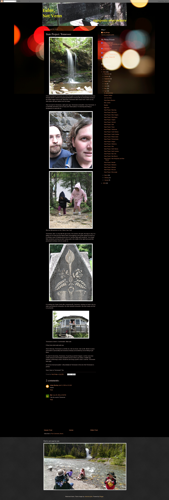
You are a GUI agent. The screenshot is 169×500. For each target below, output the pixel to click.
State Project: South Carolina (111, 134)
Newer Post (48, 430)
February (106, 177)
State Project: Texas (109, 127)
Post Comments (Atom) (57, 433)
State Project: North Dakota (111, 149)
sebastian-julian (89, 496)
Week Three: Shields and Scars (110, 54)
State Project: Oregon (109, 141)
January (106, 180)
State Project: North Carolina (111, 151)
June (105, 86)
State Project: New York (110, 153)
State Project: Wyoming (110, 110)
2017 (104, 69)
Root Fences (106, 53)
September (107, 78)
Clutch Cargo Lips (108, 42)
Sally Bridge (106, 32)
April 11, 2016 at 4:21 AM (65, 385)
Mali (51, 395)
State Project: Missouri (110, 169)
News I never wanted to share (110, 50)
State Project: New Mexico (111, 156)
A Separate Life (107, 48)
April (105, 91)
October (106, 76)
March (106, 175)
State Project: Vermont (110, 122)
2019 (104, 67)
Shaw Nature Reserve (109, 100)
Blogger (101, 496)
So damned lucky (108, 93)
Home (71, 430)
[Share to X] (71, 374)
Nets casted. (107, 102)
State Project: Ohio (109, 146)
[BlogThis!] (70, 374)
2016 (104, 72)
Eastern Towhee (108, 95)
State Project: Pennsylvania (111, 139)
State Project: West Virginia (111, 115)
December (107, 74)
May (105, 88)
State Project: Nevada (109, 162)
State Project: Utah (109, 124)
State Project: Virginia (109, 119)
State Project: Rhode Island (111, 136)
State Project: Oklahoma (110, 144)
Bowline (106, 105)
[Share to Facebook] (73, 374)
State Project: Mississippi (110, 172)
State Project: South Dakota (111, 132)
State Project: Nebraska (110, 164)
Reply (51, 390)
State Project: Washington (110, 117)
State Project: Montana (110, 167)
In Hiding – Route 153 (109, 57)
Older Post (94, 430)
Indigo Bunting (54, 385)
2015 (104, 183)
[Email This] (68, 374)
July (105, 83)
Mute (104, 58)
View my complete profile (107, 35)
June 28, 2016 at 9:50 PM (59, 395)
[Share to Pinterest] (75, 374)
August (106, 81)
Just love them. (108, 98)
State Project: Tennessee (110, 129)
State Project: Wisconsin (110, 112)
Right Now (106, 107)
